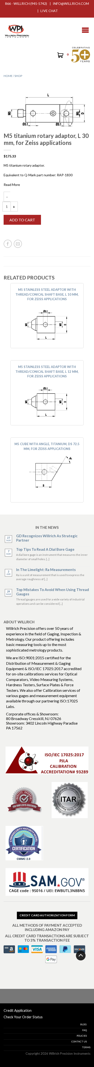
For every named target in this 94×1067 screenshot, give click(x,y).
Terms (86, 1047)
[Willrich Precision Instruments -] (17, 30)
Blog (83, 1024)
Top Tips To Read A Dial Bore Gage (45, 549)
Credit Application (18, 1010)
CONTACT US (79, 1041)
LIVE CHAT (49, 11)
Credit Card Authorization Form (47, 915)
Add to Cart (22, 219)
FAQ (84, 1030)
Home (8, 76)
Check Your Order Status (23, 1017)
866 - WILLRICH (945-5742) (26, 3)
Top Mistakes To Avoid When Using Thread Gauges (52, 591)
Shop (18, 76)
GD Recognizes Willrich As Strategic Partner (47, 538)
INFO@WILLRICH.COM (71, 3)
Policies (82, 1035)
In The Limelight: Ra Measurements (46, 569)
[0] (59, 55)
